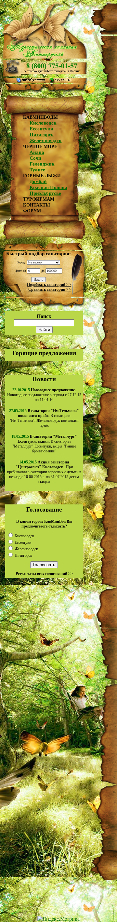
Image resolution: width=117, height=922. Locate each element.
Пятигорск (42, 134)
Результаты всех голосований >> (44, 573)
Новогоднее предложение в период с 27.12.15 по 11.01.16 (44, 395)
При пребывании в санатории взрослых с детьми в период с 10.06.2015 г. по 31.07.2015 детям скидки (44, 472)
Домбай (38, 181)
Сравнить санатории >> (49, 289)
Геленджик (42, 164)
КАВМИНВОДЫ (40, 117)
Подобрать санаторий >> (49, 284)
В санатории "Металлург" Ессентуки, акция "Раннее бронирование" (44, 443)
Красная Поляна (48, 187)
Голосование (44, 509)
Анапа (37, 152)
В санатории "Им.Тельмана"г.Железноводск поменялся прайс (44, 418)
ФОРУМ (32, 210)
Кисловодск (43, 123)
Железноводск (46, 140)
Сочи (35, 158)
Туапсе (37, 169)
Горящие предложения (44, 353)
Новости (44, 379)
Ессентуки (41, 128)
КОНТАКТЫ (36, 205)
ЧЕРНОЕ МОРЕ (40, 146)
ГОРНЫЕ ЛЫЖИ (42, 175)
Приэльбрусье (45, 193)
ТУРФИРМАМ (38, 199)
